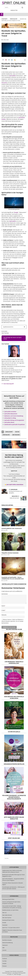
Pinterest (4, 966)
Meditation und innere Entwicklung (13, 416)
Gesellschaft (9, 431)
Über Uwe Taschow (6, 917)
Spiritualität (12, 75)
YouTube (4, 961)
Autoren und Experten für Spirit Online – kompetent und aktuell (11, 902)
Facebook (4, 958)
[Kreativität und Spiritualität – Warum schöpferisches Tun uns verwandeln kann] (13, 566)
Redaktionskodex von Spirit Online (10, 910)
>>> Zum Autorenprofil (8, 383)
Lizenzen (4, 950)
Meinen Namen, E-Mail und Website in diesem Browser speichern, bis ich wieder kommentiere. (12, 621)
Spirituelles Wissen (9, 422)
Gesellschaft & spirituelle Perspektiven (14, 424)
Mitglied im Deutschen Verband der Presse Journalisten (12, 930)
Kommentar (5, 594)
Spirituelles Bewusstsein (10, 413)
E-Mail (3, 610)
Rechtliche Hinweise (7, 940)
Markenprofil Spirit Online (8, 920)
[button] (3, 60)
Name (3, 606)
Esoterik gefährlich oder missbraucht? (12, 528)
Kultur (17, 431)
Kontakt (4, 922)
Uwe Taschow (16, 434)
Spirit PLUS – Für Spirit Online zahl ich (11, 927)
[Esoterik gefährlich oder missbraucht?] (13, 517)
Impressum (5, 945)
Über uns (4, 912)
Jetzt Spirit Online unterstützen (14, 484)
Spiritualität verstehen (10, 411)
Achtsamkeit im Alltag (10, 418)
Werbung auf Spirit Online (8, 899)
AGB (3, 947)
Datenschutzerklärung (7, 942)
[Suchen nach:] (14, 858)
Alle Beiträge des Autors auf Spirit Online (12, 338)
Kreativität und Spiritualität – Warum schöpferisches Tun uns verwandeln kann (13, 578)
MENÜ (2, 15)
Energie (16, 212)
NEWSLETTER (14, 10)
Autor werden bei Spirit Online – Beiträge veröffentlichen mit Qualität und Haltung (11, 906)
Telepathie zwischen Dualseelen (10, 553)
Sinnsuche (4, 82)
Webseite (4, 615)
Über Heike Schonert (7, 915)
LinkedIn (4, 963)
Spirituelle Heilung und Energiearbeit (14, 420)
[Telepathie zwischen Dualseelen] (13, 542)
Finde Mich (4, 925)
